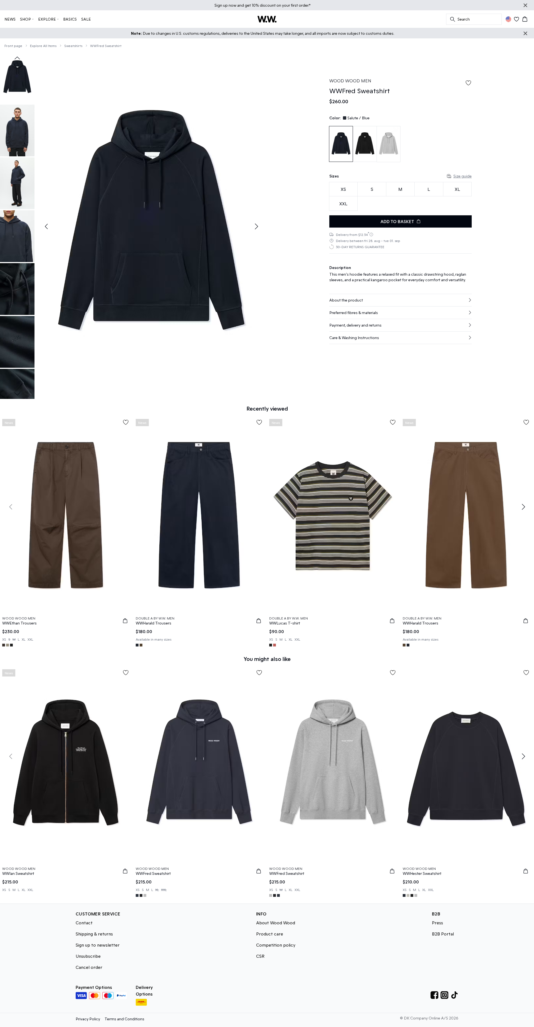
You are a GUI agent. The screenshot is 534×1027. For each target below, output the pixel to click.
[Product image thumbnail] (17, 77)
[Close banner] (525, 5)
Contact (84, 922)
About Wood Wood (275, 922)
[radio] (343, 189)
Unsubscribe (88, 956)
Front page (13, 46)
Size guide (462, 176)
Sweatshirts (73, 46)
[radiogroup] (400, 196)
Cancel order (89, 967)
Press (437, 922)
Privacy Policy (88, 1018)
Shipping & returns (94, 933)
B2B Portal (443, 933)
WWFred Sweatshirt (106, 46)
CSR (260, 956)
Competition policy (275, 944)
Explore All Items (43, 46)
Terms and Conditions (124, 1018)
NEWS (10, 19)
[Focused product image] (151, 226)
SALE (86, 19)
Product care (269, 933)
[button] (400, 300)
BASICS (70, 19)
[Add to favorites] (468, 82)
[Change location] (508, 19)
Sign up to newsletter (98, 944)
